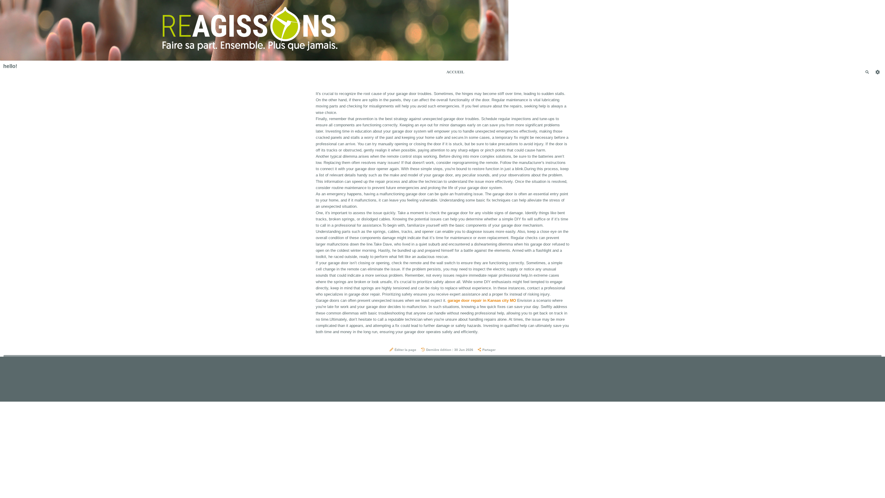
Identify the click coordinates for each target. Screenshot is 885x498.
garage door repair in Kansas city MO (482, 300)
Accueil (455, 72)
